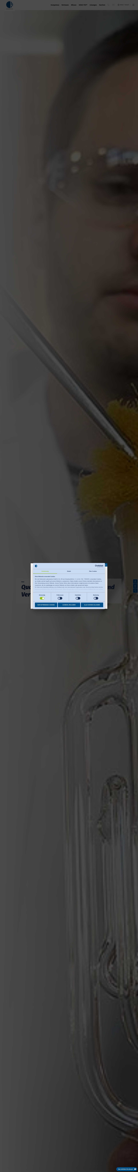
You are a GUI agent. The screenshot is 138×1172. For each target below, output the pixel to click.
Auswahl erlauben (69, 605)
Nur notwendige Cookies (46, 605)
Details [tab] (69, 571)
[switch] (60, 598)
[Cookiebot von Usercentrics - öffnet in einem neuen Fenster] (96, 566)
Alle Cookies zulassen (92, 605)
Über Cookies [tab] (93, 571)
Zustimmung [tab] (45, 571)
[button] (105, 565)
